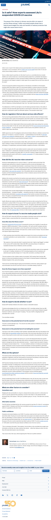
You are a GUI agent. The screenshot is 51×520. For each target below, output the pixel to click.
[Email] (15, 457)
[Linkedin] (9, 457)
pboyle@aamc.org (19, 447)
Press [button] (3, 477)
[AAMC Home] (25, 5)
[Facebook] (13, 457)
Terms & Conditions (6, 508)
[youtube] (20, 495)
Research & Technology (12, 460)
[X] (11, 457)
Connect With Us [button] (6, 490)
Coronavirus (30, 460)
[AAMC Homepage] (9, 504)
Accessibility (5, 514)
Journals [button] (4, 487)
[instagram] (12, 495)
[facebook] (17, 495)
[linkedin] (3, 495)
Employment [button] (5, 483)
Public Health (38, 460)
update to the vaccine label (27, 69)
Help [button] (3, 480)
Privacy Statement (6, 511)
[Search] (49, 5)
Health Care (23, 460)
